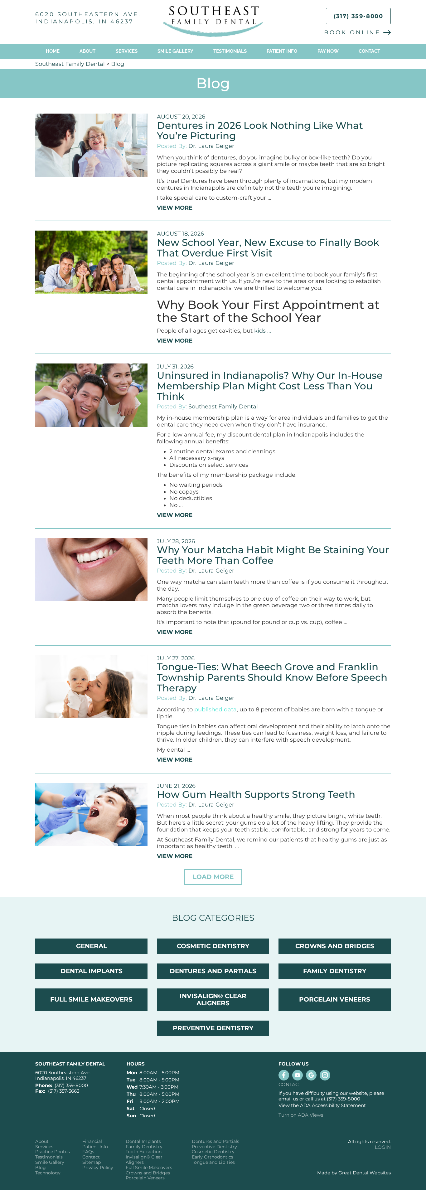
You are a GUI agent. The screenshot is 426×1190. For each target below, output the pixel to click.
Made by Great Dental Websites (354, 1173)
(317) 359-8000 (358, 16)
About (42, 1141)
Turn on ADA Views (300, 1115)
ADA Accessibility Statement (333, 1105)
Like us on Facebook (283, 1075)
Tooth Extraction (144, 1151)
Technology (48, 1173)
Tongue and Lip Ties (213, 1162)
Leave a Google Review (311, 1075)
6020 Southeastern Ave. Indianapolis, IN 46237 (88, 18)
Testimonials (230, 51)
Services (127, 51)
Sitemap (91, 1162)
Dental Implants (143, 1141)
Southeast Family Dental (70, 64)
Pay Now (328, 51)
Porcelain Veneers (145, 1178)
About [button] (87, 51)
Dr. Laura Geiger (211, 146)
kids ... (262, 330)
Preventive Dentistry (214, 1146)
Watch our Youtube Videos (297, 1075)
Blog (117, 64)
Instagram (325, 1075)
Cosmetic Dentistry (213, 1151)
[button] (213, 877)
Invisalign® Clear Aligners (144, 1159)
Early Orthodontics (212, 1157)
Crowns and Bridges (148, 1173)
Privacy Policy (97, 1167)
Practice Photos (52, 1151)
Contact (369, 51)
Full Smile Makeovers (149, 1167)
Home (53, 51)
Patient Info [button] (282, 51)
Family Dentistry (144, 1146)
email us (288, 1099)
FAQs (88, 1151)
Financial (92, 1141)
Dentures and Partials (215, 1141)
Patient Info (95, 1146)
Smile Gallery (175, 51)
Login (383, 1147)
